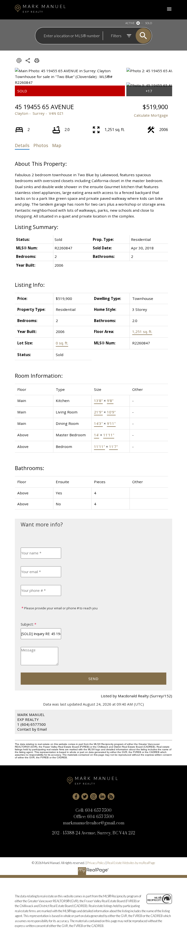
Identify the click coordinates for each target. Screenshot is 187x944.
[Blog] (111, 796)
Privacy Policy (96, 863)
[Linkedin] (102, 796)
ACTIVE (129, 23)
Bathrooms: (29, 468)
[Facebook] (76, 796)
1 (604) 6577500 (31, 724)
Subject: (27, 624)
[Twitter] (84, 796)
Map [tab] (56, 145)
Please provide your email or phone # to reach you (60, 608)
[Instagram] (93, 796)
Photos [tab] (40, 145)
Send (93, 678)
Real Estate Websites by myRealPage (131, 863)
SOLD (148, 23)
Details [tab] (22, 145)
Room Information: (39, 375)
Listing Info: (30, 284)
